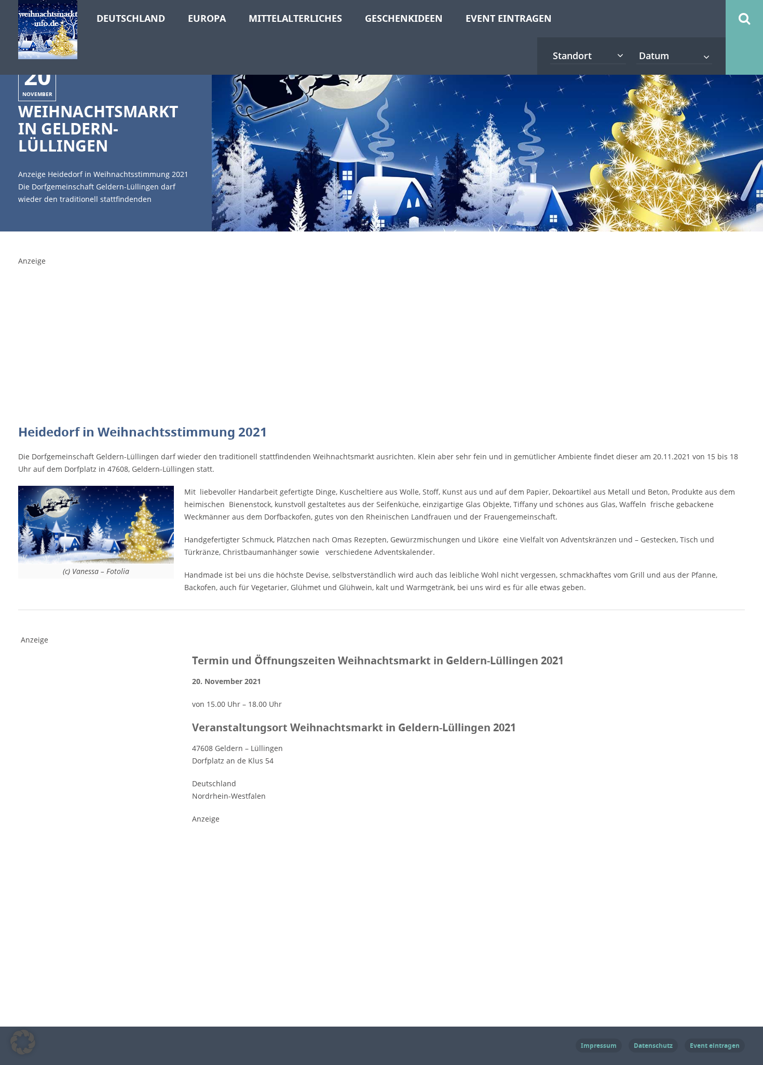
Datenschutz (653, 1045)
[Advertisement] (270, 344)
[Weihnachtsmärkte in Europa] (47, 53)
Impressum (599, 1045)
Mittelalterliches (295, 18)
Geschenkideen (404, 18)
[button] (23, 1042)
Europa (207, 18)
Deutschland (131, 18)
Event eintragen (509, 18)
